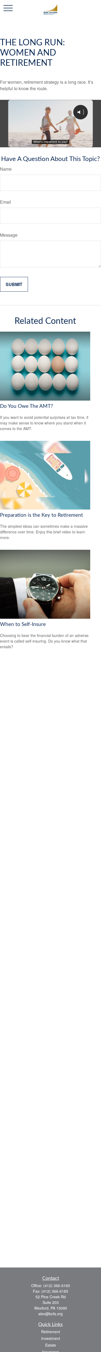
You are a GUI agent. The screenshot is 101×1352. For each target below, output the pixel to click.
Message (9, 235)
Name (6, 169)
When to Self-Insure (23, 624)
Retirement (50, 1331)
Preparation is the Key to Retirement (41, 515)
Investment (50, 1338)
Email (5, 202)
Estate (50, 1345)
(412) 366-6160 (56, 1285)
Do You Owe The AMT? (26, 406)
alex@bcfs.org (50, 1313)
